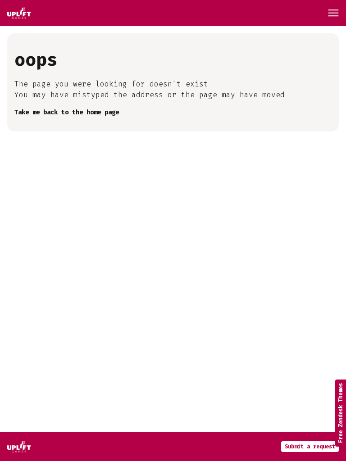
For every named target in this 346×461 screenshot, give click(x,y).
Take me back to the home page (66, 112)
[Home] (19, 13)
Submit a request (310, 446)
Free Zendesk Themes (340, 413)
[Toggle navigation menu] (333, 13)
